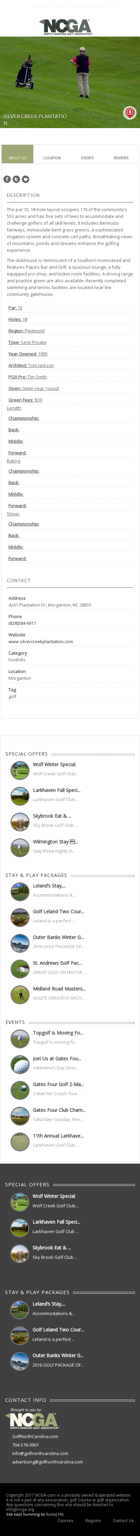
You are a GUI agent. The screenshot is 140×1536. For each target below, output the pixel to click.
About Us (17, 158)
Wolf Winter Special (54, 764)
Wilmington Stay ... (55, 841)
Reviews (121, 158)
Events (87, 158)
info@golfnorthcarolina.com (40, 1453)
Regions (93, 1520)
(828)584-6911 (22, 623)
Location (52, 158)
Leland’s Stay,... (49, 885)
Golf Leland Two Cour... (58, 911)
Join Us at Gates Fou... (57, 1058)
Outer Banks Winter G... (58, 937)
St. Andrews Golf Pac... (57, 963)
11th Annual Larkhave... (58, 1135)
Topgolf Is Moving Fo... (58, 1032)
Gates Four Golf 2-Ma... (58, 1084)
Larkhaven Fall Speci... (57, 790)
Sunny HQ (55, 1514)
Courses (65, 1520)
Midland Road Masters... (59, 988)
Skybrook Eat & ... (52, 816)
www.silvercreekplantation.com (40, 641)
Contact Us (123, 1520)
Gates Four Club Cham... (59, 1110)
